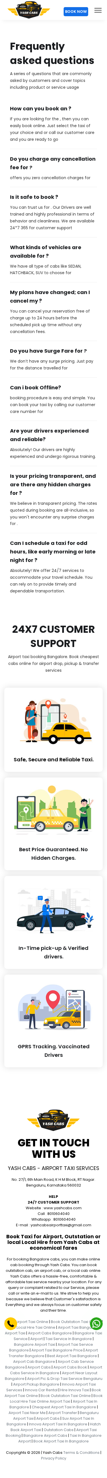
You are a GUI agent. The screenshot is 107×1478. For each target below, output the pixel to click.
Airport (36, 1338)
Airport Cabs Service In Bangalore (56, 1370)
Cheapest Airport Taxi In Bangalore (64, 1407)
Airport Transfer (62, 1412)
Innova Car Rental (41, 1390)
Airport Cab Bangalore (34, 1361)
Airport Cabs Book (70, 1367)
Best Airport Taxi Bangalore (72, 1356)
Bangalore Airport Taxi (34, 1344)
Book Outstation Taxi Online (76, 1321)
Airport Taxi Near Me (27, 1412)
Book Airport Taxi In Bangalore (61, 1441)
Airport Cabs (39, 1367)
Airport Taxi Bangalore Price (57, 1350)
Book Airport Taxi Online (26, 1321)
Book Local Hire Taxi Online (30, 1327)
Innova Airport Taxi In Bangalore (58, 1424)
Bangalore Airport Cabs (45, 1435)
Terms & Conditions (81, 1452)
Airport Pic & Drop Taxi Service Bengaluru (64, 1378)
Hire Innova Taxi (74, 1390)
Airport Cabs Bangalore (50, 1333)
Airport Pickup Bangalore (36, 1384)
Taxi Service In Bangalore (68, 1338)
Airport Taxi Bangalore (78, 1327)
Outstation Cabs (59, 1429)
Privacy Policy (53, 1458)
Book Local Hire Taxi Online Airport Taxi (56, 1398)
